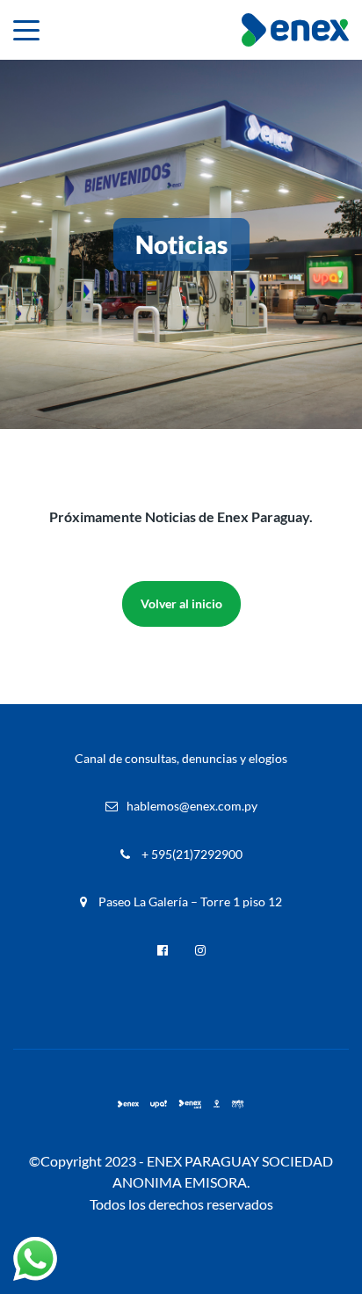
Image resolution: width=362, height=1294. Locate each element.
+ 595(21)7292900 (191, 854)
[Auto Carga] (237, 1104)
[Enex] (128, 1104)
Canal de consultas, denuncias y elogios (181, 758)
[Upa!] (158, 1104)
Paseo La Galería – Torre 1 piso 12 (189, 901)
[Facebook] (162, 950)
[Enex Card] (189, 1104)
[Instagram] (200, 950)
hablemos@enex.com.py (192, 805)
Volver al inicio (181, 603)
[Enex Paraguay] (295, 30)
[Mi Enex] (217, 1104)
